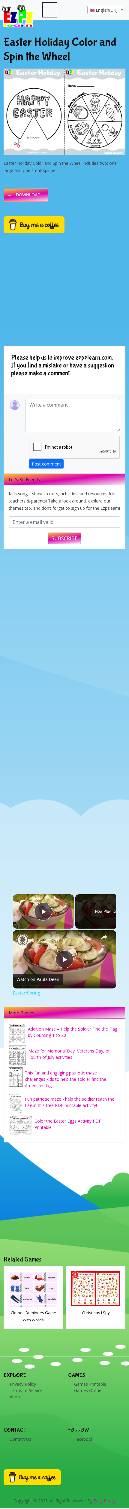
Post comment (46, 464)
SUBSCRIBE (64, 538)
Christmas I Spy (33, 1312)
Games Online (87, 1390)
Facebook (83, 1439)
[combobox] (106, 10)
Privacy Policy (23, 1384)
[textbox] (106, 10)
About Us (19, 1397)
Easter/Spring (49, 939)
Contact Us (20, 1439)
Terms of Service (26, 1390)
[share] (104, 936)
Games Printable (90, 1384)
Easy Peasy (105, 1501)
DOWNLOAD (28, 194)
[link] (22, 940)
